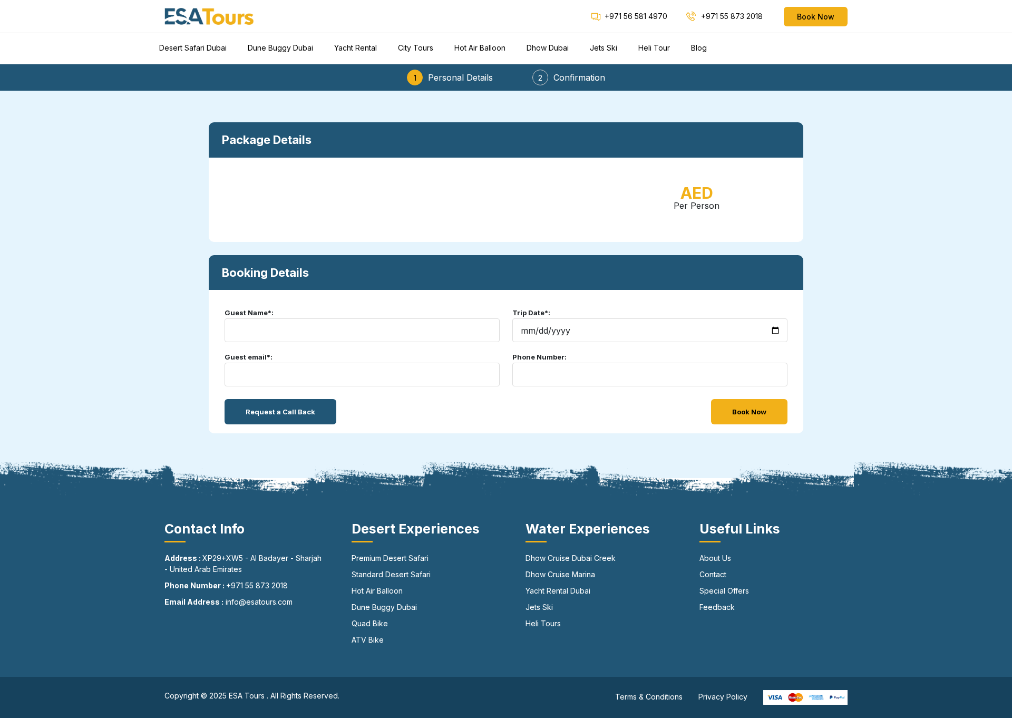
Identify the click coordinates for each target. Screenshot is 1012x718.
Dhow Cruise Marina (560, 574)
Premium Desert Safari (390, 558)
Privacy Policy (722, 696)
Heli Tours (543, 623)
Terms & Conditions (649, 696)
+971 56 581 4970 (636, 16)
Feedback (717, 607)
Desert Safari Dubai (193, 47)
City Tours (415, 47)
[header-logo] (209, 16)
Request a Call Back (280, 411)
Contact (712, 574)
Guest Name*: (249, 312)
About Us (715, 558)
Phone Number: (539, 357)
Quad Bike (370, 623)
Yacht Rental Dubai (558, 590)
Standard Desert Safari (391, 574)
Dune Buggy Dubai (280, 47)
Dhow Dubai (548, 47)
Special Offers (724, 590)
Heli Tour (654, 47)
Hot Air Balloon (479, 47)
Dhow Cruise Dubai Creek (571, 558)
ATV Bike (368, 639)
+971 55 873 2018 (731, 16)
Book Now (815, 16)
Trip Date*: (531, 312)
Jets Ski (603, 47)
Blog (699, 47)
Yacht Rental (355, 47)
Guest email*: (249, 357)
